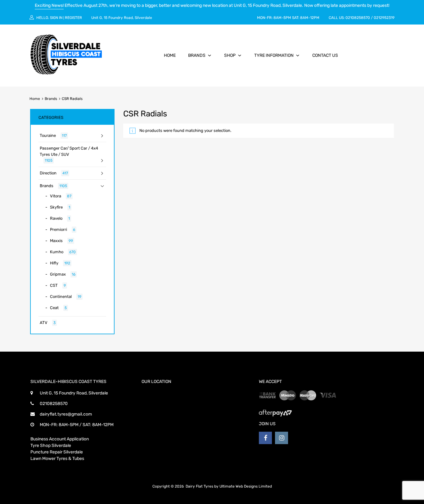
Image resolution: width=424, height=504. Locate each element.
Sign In (56, 18)
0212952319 (384, 18)
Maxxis (56, 240)
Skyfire (56, 207)
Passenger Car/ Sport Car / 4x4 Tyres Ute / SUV (69, 151)
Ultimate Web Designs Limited (245, 486)
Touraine (48, 135)
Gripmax (58, 274)
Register (73, 18)
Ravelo (56, 218)
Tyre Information (274, 55)
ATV (43, 322)
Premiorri (58, 229)
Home (170, 55)
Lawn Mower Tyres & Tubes (57, 458)
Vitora (55, 196)
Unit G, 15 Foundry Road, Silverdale (121, 18)
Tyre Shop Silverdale (50, 445)
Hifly (54, 263)
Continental (61, 296)
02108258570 (357, 18)
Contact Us (325, 55)
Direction (48, 173)
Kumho (56, 252)
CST (54, 285)
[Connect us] (265, 438)
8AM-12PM (309, 18)
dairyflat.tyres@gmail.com (66, 414)
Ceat (54, 307)
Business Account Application (59, 439)
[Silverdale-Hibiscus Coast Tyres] (66, 73)
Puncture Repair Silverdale (56, 452)
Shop (230, 55)
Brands (196, 55)
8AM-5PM (282, 18)
